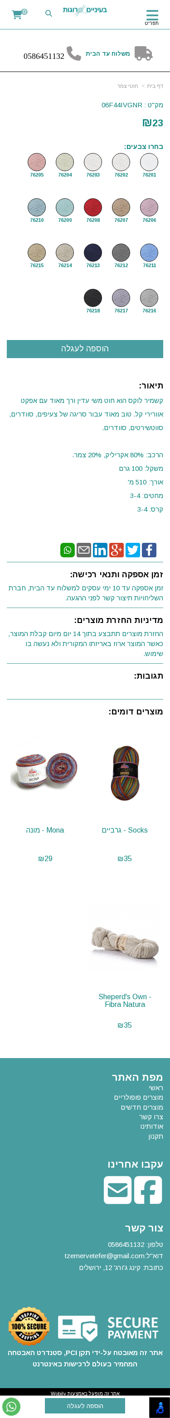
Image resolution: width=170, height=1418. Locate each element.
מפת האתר (137, 1077)
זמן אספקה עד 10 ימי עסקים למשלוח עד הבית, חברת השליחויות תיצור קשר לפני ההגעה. (86, 593)
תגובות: (148, 675)
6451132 (50, 56)
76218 (93, 310)
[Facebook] (149, 549)
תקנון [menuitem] (155, 1136)
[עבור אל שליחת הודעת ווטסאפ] (11, 1407)
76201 (149, 174)
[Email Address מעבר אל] (117, 1199)
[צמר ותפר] (84, 11)
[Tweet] (133, 549)
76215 (37, 265)
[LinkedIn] (100, 549)
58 (32, 56)
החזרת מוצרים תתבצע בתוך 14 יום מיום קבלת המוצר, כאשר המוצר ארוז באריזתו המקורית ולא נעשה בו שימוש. (85, 643)
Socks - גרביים (125, 830)
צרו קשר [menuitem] (151, 1117)
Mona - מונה (45, 830)
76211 (149, 265)
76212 (121, 265)
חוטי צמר (127, 86)
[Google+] (116, 549)
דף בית (155, 86)
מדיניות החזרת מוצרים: (118, 620)
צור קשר (144, 1228)
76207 (121, 220)
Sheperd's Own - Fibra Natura (124, 1001)
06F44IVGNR (122, 105)
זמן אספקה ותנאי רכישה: (116, 574)
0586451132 (126, 1244)
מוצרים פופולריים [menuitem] (138, 1097)
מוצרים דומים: (135, 711)
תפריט (152, 23)
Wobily (58, 1393)
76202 (121, 174)
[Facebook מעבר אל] (148, 1199)
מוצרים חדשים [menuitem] (142, 1107)
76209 (65, 220)
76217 (121, 310)
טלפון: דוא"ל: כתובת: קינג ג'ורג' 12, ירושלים (114, 1256)
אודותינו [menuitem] (151, 1126)
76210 (37, 220)
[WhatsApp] (67, 549)
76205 (37, 174)
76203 (93, 174)
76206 (149, 220)
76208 (93, 220)
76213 (93, 265)
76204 (65, 174)
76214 (65, 265)
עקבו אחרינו (135, 1164)
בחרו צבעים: (143, 146)
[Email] (84, 549)
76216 (149, 310)
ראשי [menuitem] (156, 1088)
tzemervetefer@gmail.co (102, 1256)
